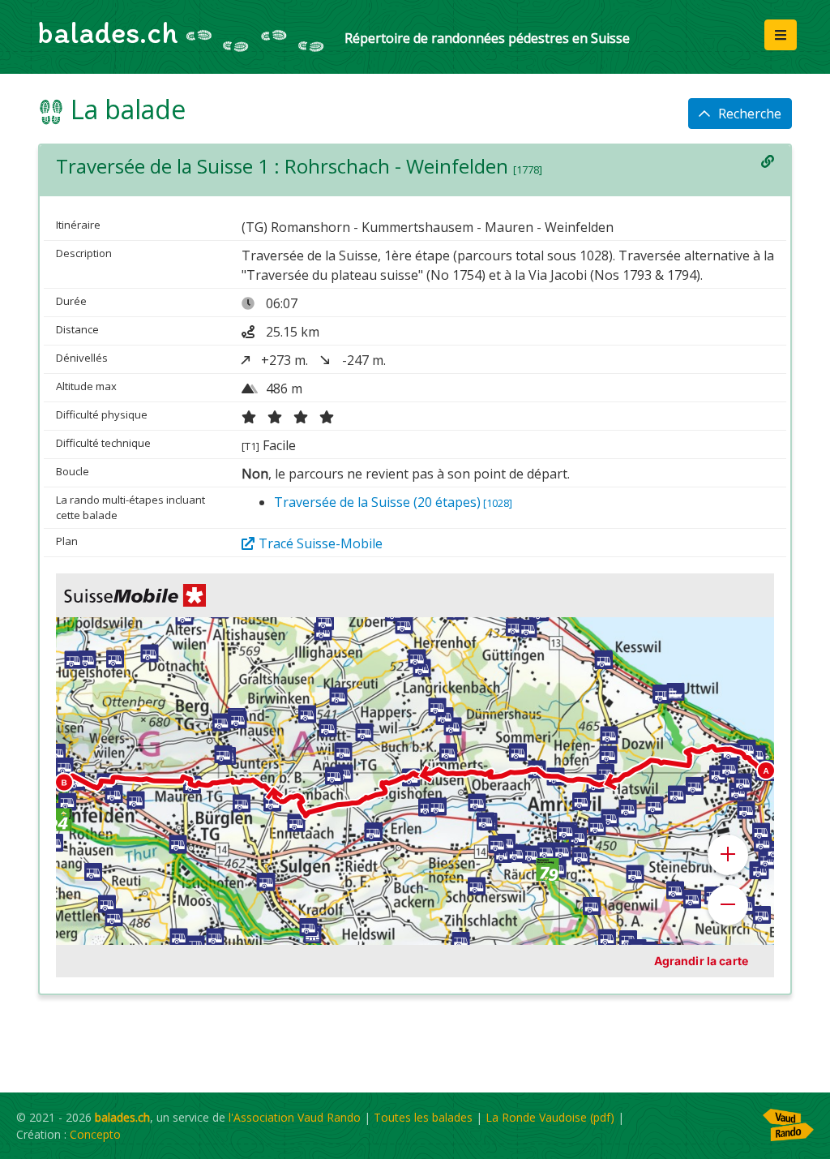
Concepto (95, 1134)
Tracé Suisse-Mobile (321, 543)
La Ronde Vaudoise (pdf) (550, 1117)
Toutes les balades (423, 1117)
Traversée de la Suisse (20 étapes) (393, 502)
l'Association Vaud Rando (295, 1117)
